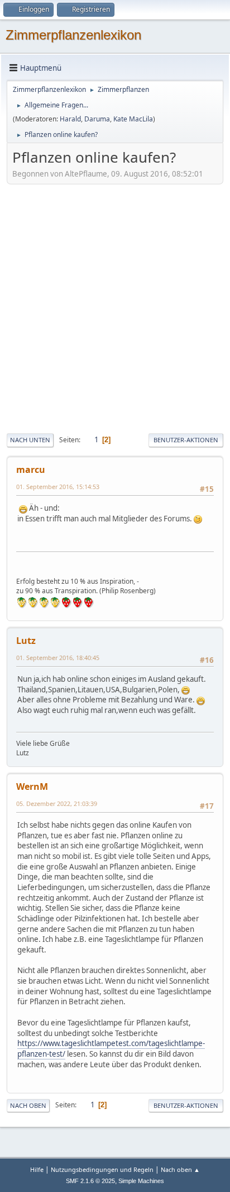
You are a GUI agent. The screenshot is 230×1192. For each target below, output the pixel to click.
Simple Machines (141, 1181)
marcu (30, 469)
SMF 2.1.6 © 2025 (90, 1181)
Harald (70, 119)
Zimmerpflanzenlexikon (73, 34)
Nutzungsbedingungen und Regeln (102, 1169)
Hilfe (37, 1169)
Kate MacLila (133, 119)
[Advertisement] (115, 307)
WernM (32, 786)
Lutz (26, 640)
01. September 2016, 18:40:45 (57, 657)
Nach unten (30, 440)
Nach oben (28, 1105)
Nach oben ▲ (180, 1169)
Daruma (97, 119)
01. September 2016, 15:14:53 (57, 486)
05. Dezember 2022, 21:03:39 (56, 803)
